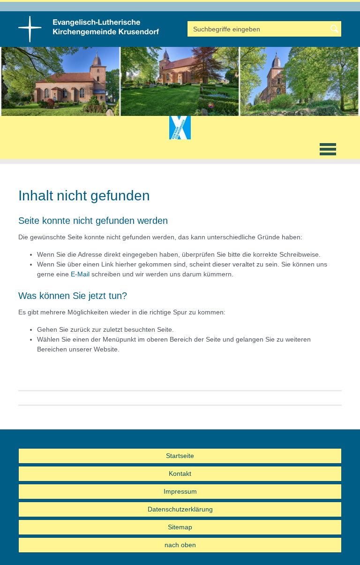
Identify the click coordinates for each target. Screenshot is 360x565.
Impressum (180, 491)
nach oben (180, 545)
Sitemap (180, 527)
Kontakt (180, 473)
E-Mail (80, 274)
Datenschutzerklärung (180, 509)
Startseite (180, 455)
